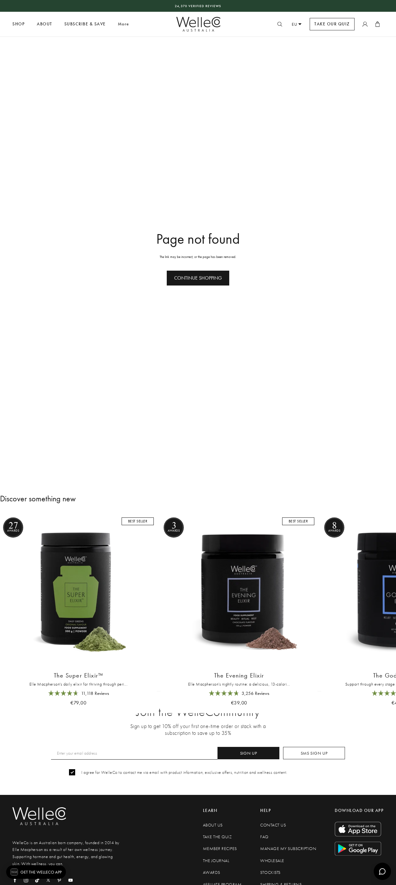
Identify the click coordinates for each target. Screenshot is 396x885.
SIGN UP (248, 753)
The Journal (216, 860)
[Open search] (279, 24)
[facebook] (14, 880)
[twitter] (48, 880)
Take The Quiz (217, 836)
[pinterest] (59, 880)
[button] (36, 872)
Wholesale (272, 860)
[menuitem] (123, 24)
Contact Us (273, 825)
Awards (211, 872)
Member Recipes (220, 848)
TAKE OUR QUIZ (332, 24)
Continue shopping (198, 278)
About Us (213, 825)
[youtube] (70, 880)
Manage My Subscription (288, 848)
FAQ (264, 836)
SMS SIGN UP (314, 753)
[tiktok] (37, 880)
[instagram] (26, 880)
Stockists (270, 872)
